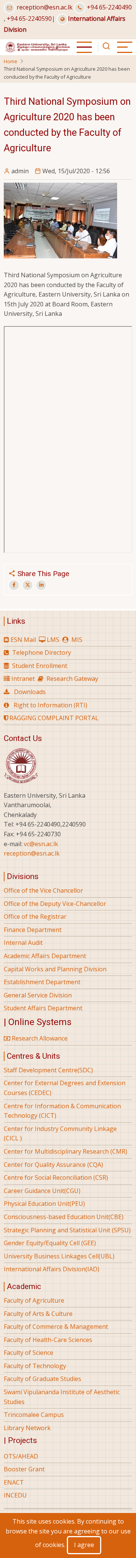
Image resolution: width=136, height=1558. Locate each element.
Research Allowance (39, 1038)
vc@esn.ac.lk (41, 844)
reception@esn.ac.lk (45, 7)
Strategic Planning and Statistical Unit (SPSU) (67, 1230)
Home (10, 61)
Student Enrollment (39, 666)
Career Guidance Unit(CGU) (42, 1191)
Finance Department (33, 930)
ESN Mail (23, 639)
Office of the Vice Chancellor (43, 890)
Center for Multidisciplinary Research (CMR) (65, 1151)
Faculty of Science (28, 1352)
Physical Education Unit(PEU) (44, 1203)
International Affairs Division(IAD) (51, 1269)
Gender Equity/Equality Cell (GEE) (50, 1243)
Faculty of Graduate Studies (42, 1379)
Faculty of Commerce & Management (56, 1326)
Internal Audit (23, 942)
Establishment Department (42, 982)
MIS (76, 639)
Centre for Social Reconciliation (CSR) (56, 1177)
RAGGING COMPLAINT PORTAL (53, 718)
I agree (84, 1545)
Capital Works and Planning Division (55, 969)
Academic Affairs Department (45, 956)
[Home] (37, 46)
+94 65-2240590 (29, 18)
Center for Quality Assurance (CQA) (53, 1164)
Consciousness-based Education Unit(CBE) (64, 1217)
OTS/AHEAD (21, 1456)
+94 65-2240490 (109, 7)
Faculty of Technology (35, 1366)
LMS (53, 639)
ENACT (14, 1482)
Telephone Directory (41, 652)
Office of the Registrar (35, 916)
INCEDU (15, 1495)
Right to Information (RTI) (50, 705)
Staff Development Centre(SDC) (48, 1070)
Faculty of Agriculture (34, 1300)
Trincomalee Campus (34, 1414)
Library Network (27, 1428)
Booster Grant (24, 1469)
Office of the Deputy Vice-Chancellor (55, 903)
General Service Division (38, 995)
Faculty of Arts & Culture (38, 1313)
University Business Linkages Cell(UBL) (59, 1256)
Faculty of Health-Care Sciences (48, 1340)
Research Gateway (72, 678)
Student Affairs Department (43, 1008)
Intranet (23, 678)
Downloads (30, 692)
